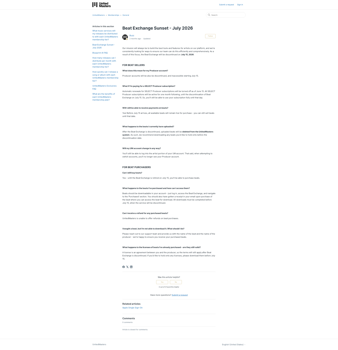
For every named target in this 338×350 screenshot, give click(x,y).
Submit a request (226, 4)
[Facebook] (123, 267)
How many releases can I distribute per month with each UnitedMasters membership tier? (104, 62)
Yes (162, 282)
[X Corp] (127, 267)
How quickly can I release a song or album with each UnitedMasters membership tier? (105, 76)
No (176, 282)
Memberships (113, 15)
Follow (210, 36)
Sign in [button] (240, 4)
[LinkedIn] (131, 267)
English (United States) (233, 344)
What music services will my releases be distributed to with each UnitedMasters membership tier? (105, 35)
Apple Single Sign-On (132, 307)
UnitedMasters (98, 15)
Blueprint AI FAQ (100, 53)
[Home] (101, 4)
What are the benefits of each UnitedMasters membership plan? (103, 97)
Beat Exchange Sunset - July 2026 (103, 46)
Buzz (132, 35)
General (126, 15)
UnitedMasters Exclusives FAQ (104, 87)
